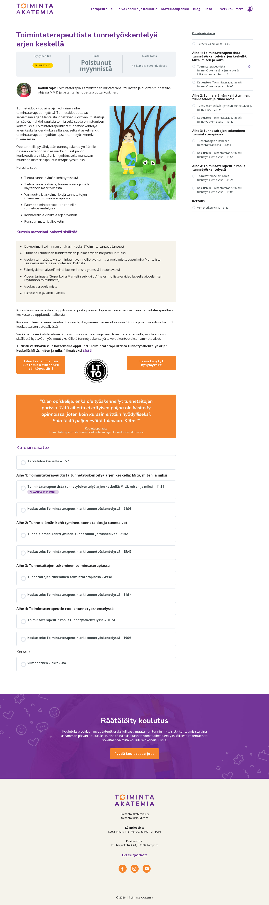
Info (208, 9)
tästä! (87, 350)
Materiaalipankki (175, 9)
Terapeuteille (101, 9)
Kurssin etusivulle (203, 33)
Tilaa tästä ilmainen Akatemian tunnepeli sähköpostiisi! (40, 365)
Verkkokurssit (231, 9)
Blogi (197, 9)
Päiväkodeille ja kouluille (137, 9)
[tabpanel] (96, 259)
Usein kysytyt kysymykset (151, 363)
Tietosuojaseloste (134, 855)
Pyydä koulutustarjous (134, 753)
